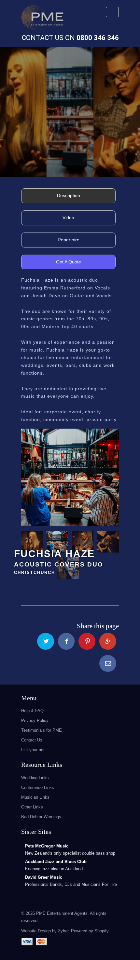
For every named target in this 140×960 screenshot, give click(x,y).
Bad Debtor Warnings (41, 816)
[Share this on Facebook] (66, 641)
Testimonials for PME (41, 730)
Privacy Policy (35, 720)
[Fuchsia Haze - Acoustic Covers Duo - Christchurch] (70, 477)
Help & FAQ (32, 710)
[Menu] (112, 12)
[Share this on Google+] (107, 641)
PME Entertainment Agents (62, 913)
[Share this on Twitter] (45, 641)
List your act (33, 749)
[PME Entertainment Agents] (42, 19)
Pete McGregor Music (46, 846)
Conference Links (37, 787)
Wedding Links (35, 777)
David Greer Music (43, 877)
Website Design (36, 930)
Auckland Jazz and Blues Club (56, 861)
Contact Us (31, 740)
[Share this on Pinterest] (86, 641)
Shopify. (101, 930)
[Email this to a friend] (107, 663)
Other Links (32, 807)
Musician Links (35, 797)
